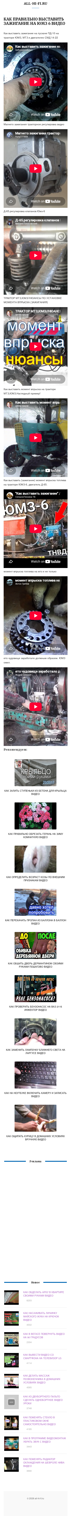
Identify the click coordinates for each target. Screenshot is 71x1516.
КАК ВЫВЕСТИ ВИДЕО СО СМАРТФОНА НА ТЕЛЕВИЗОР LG (42, 1356)
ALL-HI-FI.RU (35, 3)
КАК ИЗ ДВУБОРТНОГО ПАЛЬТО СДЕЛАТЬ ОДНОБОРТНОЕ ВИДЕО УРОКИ (43, 1400)
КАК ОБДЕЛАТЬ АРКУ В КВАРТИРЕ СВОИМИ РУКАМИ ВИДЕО (43, 1293)
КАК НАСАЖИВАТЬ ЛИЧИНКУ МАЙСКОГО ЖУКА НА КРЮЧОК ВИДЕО (41, 1316)
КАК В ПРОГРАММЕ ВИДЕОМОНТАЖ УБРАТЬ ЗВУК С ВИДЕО (44, 1439)
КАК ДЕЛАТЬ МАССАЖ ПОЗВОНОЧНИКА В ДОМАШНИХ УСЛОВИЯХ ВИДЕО (41, 1379)
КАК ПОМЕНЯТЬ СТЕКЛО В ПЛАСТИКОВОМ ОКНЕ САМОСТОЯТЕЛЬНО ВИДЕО (39, 1421)
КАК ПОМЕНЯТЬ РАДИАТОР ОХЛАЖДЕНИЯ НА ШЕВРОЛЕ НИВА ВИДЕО (43, 1462)
